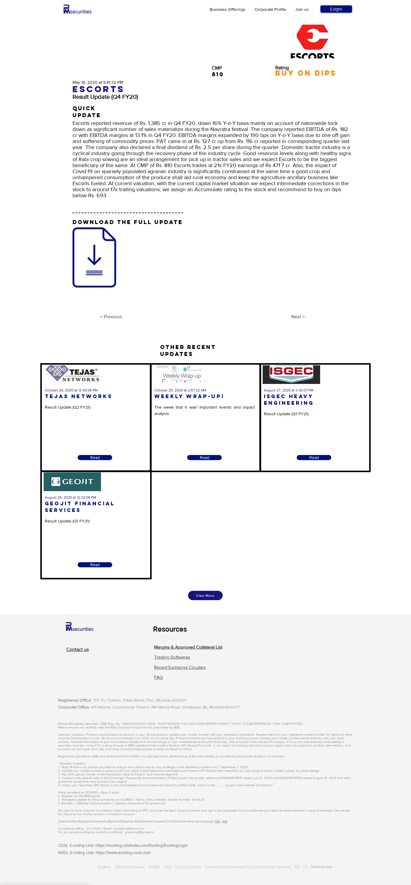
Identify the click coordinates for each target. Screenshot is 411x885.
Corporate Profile (270, 9)
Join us (302, 9)
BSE (217, 821)
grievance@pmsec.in (139, 832)
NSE (224, 821)
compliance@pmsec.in (128, 828)
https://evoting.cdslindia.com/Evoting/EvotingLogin (141, 845)
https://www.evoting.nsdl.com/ (123, 852)
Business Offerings (228, 9)
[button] (188, 647)
